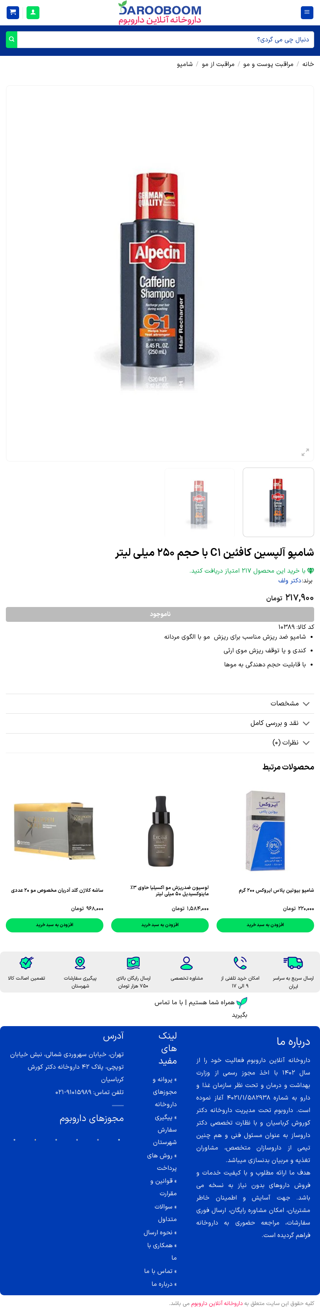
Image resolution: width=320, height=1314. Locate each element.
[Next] (16, 273)
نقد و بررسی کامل (275, 723)
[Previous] (298, 273)
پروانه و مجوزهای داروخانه (165, 1092)
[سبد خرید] (13, 12)
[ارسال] (11, 39)
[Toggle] (306, 704)
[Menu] (307, 12)
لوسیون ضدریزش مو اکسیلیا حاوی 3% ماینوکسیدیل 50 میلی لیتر (169, 891)
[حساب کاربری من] (33, 12)
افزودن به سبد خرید (265, 924)
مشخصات (285, 703)
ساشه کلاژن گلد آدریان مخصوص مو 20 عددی (57, 890)
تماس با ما (158, 1271)
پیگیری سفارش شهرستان (165, 1130)
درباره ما (161, 1284)
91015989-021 (73, 1092)
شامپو (185, 64)
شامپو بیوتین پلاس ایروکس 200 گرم (276, 890)
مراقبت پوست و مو (268, 64)
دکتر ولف (289, 581)
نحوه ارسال (158, 1232)
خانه (308, 64)
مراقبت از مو (218, 64)
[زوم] (305, 454)
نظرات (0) (285, 742)
